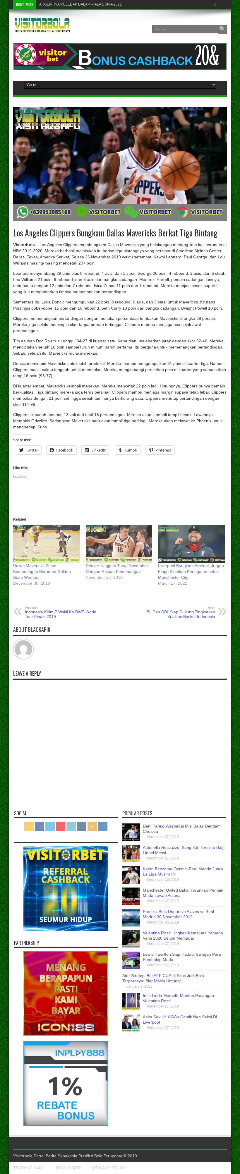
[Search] (222, 29)
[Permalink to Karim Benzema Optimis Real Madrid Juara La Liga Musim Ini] (131, 882)
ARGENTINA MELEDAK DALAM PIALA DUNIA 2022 (80, 4)
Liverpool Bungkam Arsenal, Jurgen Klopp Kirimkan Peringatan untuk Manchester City (191, 571)
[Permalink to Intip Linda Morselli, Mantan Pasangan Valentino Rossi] (131, 1009)
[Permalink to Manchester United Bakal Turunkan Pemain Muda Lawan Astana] (131, 903)
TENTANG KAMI (28, 1168)
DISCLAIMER (68, 1168)
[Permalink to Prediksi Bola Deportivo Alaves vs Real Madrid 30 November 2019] (131, 925)
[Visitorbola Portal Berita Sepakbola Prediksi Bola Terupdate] (42, 30)
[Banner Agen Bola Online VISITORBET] (120, 68)
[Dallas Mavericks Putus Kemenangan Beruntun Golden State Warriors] (46, 544)
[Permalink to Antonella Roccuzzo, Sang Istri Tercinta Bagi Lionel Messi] (131, 861)
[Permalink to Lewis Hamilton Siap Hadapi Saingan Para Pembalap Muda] (131, 967)
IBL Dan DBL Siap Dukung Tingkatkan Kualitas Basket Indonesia (180, 612)
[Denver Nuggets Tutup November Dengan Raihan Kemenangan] (119, 544)
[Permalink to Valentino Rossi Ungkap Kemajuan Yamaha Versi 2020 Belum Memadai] (131, 946)
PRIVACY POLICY (109, 1168)
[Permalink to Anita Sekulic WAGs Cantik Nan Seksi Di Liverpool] (131, 1030)
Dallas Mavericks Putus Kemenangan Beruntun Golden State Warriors (42, 571)
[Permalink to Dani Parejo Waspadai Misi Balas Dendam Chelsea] (131, 839)
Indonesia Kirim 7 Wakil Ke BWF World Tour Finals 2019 (60, 612)
